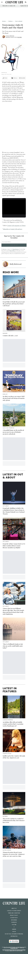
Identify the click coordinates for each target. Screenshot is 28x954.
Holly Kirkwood (10, 36)
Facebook (14, 922)
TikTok (14, 931)
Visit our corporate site (17, 948)
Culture (10, 21)
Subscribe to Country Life (9, 5)
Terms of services (16, 249)
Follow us (15, 78)
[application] (14, 206)
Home (4, 21)
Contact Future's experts (14, 910)
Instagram (14, 920)
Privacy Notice (12, 250)
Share (6, 78)
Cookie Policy (14, 917)
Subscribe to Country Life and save (12, 229)
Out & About (18, 21)
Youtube (14, 924)
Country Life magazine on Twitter (16, 225)
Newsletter (23, 78)
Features (20, 37)
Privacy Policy (14, 915)
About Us (14, 908)
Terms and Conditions (14, 913)
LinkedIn (14, 929)
